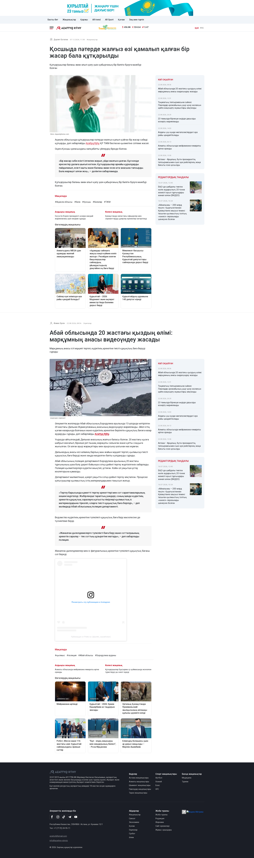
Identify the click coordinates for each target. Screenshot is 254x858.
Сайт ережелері (162, 826)
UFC (157, 789)
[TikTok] (63, 816)
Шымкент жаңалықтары (139, 785)
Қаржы (84, 19)
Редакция (159, 818)
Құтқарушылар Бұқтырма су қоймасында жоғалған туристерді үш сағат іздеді (128, 670)
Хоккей (158, 782)
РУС (202, 28)
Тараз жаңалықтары (138, 793)
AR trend (96, 19)
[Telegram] (69, 817)
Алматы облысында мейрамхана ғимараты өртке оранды (179, 147)
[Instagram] (57, 817)
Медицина (186, 778)
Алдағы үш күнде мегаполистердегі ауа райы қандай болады (178, 133)
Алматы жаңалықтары (139, 782)
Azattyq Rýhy (92, 143)
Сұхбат (132, 833)
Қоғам (121, 19)
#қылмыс (60, 655)
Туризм (185, 782)
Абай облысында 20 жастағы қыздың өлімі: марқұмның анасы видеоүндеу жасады (180, 90)
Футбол (158, 778)
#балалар (97, 202)
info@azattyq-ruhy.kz (59, 840)
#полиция (71, 655)
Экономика (134, 822)
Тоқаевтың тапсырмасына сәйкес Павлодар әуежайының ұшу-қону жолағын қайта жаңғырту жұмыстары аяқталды (179, 105)
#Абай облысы (85, 655)
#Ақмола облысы (63, 202)
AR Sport (109, 19)
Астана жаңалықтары (139, 778)
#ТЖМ (107, 202)
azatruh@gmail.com (58, 836)
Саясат (132, 818)
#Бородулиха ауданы (105, 655)
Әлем (131, 837)
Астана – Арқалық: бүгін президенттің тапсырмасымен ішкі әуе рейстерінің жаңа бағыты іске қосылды (179, 162)
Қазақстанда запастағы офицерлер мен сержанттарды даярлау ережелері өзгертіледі (126, 217)
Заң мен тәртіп (136, 19)
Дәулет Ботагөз (61, 39)
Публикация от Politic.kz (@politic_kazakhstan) (91, 637)
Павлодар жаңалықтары (140, 789)
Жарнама (159, 822)
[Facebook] (52, 816)
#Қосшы (86, 202)
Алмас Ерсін (59, 323)
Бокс (157, 785)
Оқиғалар (87, 323)
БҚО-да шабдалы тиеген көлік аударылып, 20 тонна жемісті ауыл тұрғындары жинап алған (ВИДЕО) (171, 191)
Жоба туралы (161, 815)
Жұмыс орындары (163, 830)
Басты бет (53, 19)
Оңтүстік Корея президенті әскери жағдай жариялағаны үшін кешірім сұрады (74, 217)
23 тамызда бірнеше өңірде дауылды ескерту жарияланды (177, 120)
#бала (77, 202)
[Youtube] (75, 817)
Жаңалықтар (69, 19)
